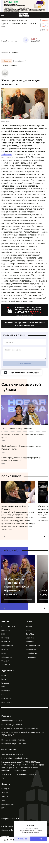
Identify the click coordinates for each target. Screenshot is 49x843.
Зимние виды (31, 649)
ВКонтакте (5, 789)
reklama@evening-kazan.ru (17, 758)
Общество (15, 52)
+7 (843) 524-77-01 (16, 754)
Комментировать (24, 363)
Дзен (3, 800)
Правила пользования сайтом (13, 740)
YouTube (4, 792)
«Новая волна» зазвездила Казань (16, 428)
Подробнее (22, 839)
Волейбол (30, 634)
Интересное (31, 657)
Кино (3, 687)
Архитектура (6, 698)
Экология (5, 661)
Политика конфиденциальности (14, 744)
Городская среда (8, 626)
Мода (3, 675)
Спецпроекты (6, 702)
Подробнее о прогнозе (9, 41)
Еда (2, 694)
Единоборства (31, 653)
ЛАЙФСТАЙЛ (10, 550)
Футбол (29, 626)
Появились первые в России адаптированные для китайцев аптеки (18, 22)
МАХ (3, 808)
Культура (4, 649)
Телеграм (5, 796)
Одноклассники (7, 804)
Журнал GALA (7, 670)
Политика (5, 638)
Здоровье (5, 683)
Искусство (5, 690)
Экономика (5, 641)
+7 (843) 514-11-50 (16, 721)
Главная (4, 52)
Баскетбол (30, 638)
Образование (6, 657)
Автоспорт (30, 641)
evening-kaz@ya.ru (14, 724)
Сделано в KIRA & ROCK (10, 830)
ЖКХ (3, 634)
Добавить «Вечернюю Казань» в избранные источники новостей (24, 324)
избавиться (6, 154)
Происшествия (7, 645)
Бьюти (3, 679)
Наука (3, 653)
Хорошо (38, 839)
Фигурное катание (33, 645)
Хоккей (28, 630)
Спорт (29, 621)
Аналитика (5, 665)
